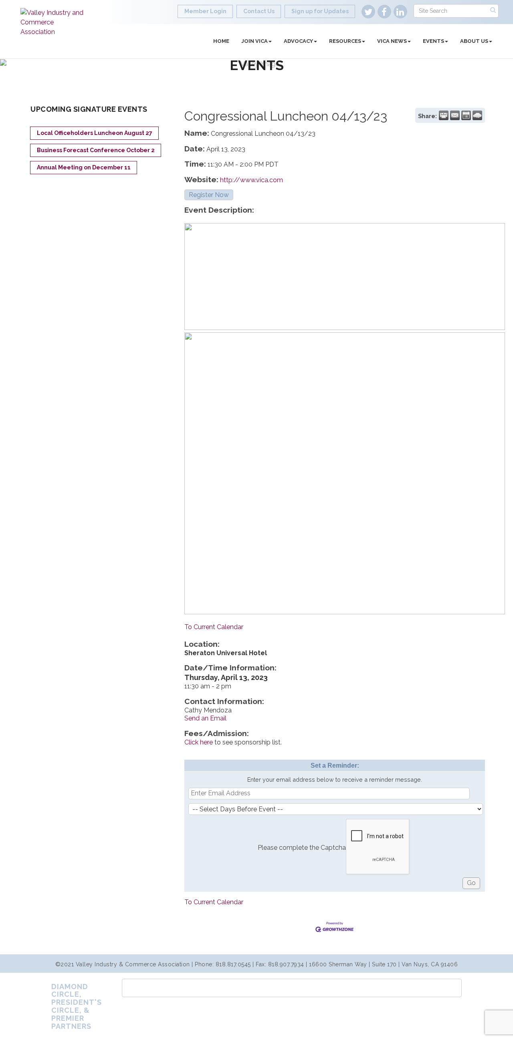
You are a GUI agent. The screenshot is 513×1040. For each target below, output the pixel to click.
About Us (474, 41)
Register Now (209, 195)
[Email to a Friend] (455, 115)
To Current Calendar (213, 627)
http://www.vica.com (251, 180)
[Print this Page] (443, 115)
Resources (345, 41)
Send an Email (205, 718)
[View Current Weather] (477, 115)
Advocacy (298, 41)
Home (221, 41)
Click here (198, 742)
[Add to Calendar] (466, 115)
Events (433, 41)
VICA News (392, 41)
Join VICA (254, 41)
